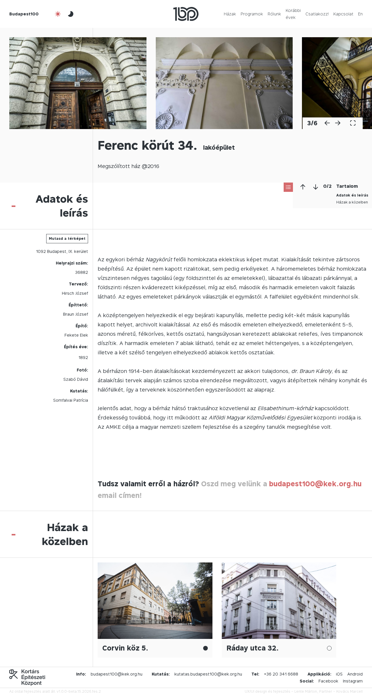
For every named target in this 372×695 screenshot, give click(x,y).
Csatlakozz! (317, 13)
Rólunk (274, 13)
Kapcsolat (343, 13)
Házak (230, 13)
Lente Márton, (306, 691)
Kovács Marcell (349, 691)
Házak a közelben (352, 202)
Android (355, 673)
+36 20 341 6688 (281, 673)
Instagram (353, 680)
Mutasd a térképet (67, 238)
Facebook (328, 680)
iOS (339, 673)
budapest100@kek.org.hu (315, 484)
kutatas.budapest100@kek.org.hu (208, 673)
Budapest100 (24, 13)
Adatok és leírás (352, 195)
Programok (252, 13)
